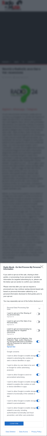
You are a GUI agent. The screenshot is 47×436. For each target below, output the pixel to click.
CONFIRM (14, 423)
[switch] (38, 314)
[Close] (42, 267)
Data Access (23, 432)
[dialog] (23, 349)
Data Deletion (11, 432)
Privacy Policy (36, 432)
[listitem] (23, 308)
